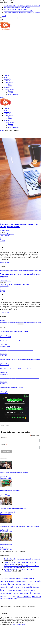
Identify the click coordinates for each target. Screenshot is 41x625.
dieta (24, 584)
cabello (18, 578)
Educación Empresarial (7, 284)
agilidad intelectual (3, 321)
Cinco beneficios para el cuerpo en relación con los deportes (22, 12)
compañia (12, 270)
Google (16, 590)
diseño (27, 584)
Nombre (4, 438)
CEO (7, 270)
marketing (3, 593)
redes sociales (10, 596)
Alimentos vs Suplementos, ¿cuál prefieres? (17, 7)
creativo (17, 270)
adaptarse (3, 270)
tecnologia (27, 596)
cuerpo (29, 581)
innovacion (26, 590)
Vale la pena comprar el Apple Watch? (15, 9)
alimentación (8, 578)
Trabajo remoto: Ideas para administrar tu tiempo (11, 387)
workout (10, 598)
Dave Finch (3, 344)
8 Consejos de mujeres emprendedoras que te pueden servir (19, 225)
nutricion (37, 593)
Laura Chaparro (5, 235)
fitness (3, 589)
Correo (4, 445)
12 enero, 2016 (4, 230)
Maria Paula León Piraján (7, 512)
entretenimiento (22, 587)
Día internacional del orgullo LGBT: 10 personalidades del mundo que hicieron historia (20, 359)
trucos (5, 598)
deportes (19, 584)
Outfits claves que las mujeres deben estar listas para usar (13, 508)
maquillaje (32, 590)
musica (20, 593)
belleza (14, 578)
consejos (5, 580)
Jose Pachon (3, 335)
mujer (15, 593)
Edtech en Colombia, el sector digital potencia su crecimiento (22, 6)
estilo (31, 586)
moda (10, 593)
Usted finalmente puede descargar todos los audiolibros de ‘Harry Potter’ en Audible (19, 526)
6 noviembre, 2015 (5, 281)
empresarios (32, 270)
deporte (12, 584)
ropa (14, 596)
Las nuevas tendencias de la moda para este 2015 (18, 11)
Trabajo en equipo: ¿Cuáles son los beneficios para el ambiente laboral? (16, 350)
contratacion (32, 322)
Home (2, 130)
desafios (21, 270)
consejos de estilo (14, 581)
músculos (28, 593)
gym (21, 590)
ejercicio (33, 584)
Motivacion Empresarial (7, 234)
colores (26, 578)
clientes (20, 322)
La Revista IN (4, 286)
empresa (26, 270)
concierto (31, 578)
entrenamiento (10, 587)
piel (1, 596)
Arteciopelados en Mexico (6, 544)
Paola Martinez (4, 548)
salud (20, 596)
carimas (15, 322)
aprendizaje (9, 322)
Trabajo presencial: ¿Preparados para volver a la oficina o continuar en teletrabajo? (19, 378)
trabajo (2, 598)
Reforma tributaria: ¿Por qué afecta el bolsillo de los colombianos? (15, 368)
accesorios (2, 578)
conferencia (25, 322)
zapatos (15, 598)
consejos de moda (22, 581)
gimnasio (11, 590)
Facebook (36, 587)
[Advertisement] (20, 52)
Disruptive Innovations (18, 624)
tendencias (36, 596)
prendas (4, 596)
